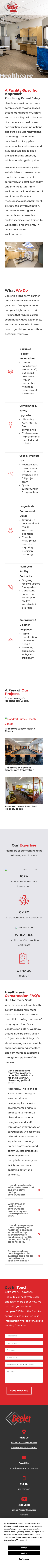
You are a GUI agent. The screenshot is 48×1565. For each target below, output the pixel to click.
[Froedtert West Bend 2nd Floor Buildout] (24, 790)
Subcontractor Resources (24, 1510)
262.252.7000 (24, 1489)
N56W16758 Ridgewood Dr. (24, 1443)
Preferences (24, 1559)
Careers (24, 1515)
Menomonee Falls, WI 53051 (24, 1447)
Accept (24, 1548)
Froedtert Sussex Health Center (20, 730)
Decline (24, 1553)
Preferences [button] (21, 1540)
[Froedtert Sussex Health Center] (24, 721)
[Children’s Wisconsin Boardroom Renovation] (24, 751)
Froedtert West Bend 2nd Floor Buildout (21, 807)
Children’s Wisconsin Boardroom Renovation (19, 769)
